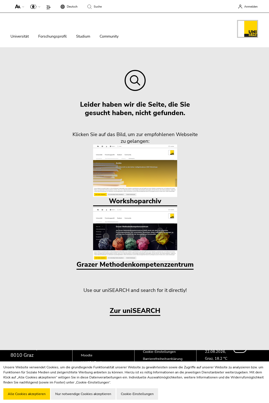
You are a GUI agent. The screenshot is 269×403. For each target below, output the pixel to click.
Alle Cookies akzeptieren (27, 394)
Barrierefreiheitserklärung (162, 359)
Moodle (86, 355)
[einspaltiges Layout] (49, 6)
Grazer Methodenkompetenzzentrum (135, 264)
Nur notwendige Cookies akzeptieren (83, 394)
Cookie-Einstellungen (159, 351)
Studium (83, 36)
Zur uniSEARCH (135, 311)
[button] (18, 6)
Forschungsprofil (52, 36)
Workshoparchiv (135, 201)
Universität (20, 36)
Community (109, 36)
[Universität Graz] (247, 29)
